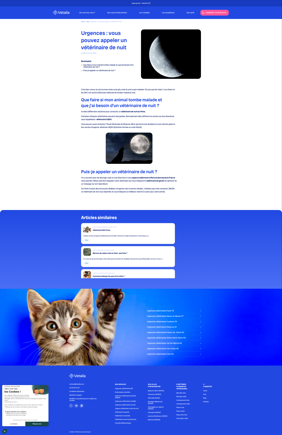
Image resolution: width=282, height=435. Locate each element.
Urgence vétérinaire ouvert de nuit (127, 408)
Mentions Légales (75, 395)
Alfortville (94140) (154, 398)
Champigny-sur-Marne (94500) (156, 408)
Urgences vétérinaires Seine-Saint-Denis (166, 337)
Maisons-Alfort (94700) (156, 391)
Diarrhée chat (181, 393)
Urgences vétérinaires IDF (124, 388)
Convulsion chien (182, 418)
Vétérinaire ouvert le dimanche (125, 419)
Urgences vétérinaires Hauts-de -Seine (165, 332)
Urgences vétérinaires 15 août (125, 405)
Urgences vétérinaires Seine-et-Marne (165, 316)
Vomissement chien (183, 404)
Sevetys (206, 402)
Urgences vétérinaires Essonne (162, 327)
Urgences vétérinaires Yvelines (162, 321)
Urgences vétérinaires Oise (160, 354)
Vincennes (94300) (154, 394)
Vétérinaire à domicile (122, 416)
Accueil (83, 21)
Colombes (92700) (154, 412)
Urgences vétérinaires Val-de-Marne (164, 343)
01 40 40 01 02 (74, 388)
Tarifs (205, 391)
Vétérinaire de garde (122, 412)
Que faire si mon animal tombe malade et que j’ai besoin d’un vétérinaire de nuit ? (108, 66)
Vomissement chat (182, 400)
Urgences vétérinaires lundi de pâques (125, 397)
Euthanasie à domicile (122, 392)
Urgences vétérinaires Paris (160, 310)
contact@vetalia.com (76, 384)
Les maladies (144, 12)
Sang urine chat (181, 415)
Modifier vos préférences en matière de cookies (83, 399)
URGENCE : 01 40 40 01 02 (216, 12)
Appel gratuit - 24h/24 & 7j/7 (141, 3)
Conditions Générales (76, 391)
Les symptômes (168, 12)
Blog (88, 21)
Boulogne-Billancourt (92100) (155, 402)
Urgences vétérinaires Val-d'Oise (163, 348)
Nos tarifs (190, 12)
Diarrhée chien (181, 397)
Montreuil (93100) (154, 420)
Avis (204, 394)
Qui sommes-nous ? (87, 12)
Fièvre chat (180, 407)
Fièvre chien (180, 411)
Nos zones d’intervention (117, 12)
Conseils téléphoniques (123, 423)
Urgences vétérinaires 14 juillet (125, 401)
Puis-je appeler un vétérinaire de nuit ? (99, 70)
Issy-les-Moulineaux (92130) (157, 416)
